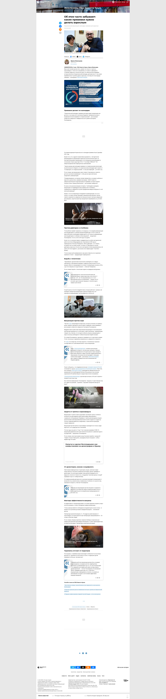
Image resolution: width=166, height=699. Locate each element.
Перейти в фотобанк (82, 53)
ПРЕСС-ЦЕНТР (71, 676)
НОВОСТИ (64, 676)
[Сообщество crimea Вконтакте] (77, 667)
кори (70, 323)
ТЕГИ (103, 676)
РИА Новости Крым (82, 77)
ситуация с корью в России (95, 367)
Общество (93, 606)
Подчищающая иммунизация (72, 376)
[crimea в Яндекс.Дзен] (83, 667)
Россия (88, 606)
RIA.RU (99, 676)
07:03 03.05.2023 (67, 28)
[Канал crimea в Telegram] (72, 667)
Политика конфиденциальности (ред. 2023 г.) (48, 689)
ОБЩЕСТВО (79, 672)
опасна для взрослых (79, 348)
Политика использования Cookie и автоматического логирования (50, 687)
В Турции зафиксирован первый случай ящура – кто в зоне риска (82, 594)
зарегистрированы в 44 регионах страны (85, 369)
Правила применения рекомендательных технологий (50, 691)
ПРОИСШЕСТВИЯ (87, 672)
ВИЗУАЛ (93, 672)
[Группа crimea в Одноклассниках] (88, 667)
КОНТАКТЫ (83, 676)
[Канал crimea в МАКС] (93, 667)
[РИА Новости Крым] (43, 2)
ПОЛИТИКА (73, 672)
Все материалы (74, 64)
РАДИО (77, 676)
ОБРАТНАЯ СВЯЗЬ (91, 676)
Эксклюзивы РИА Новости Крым (79, 606)
